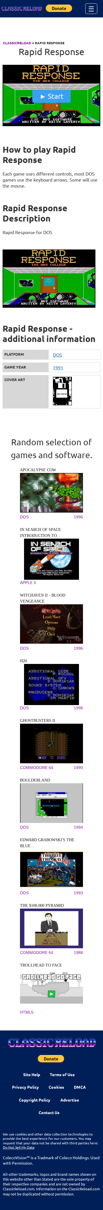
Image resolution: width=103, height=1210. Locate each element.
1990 (78, 767)
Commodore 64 (36, 767)
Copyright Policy (34, 1099)
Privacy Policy (25, 1087)
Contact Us (49, 1112)
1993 (78, 893)
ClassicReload (17, 43)
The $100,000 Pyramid (42, 905)
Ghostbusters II (37, 720)
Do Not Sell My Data (18, 1147)
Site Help (31, 1074)
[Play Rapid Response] (51, 124)
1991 (58, 367)
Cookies (56, 1087)
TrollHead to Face (41, 965)
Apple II (28, 582)
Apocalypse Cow (38, 470)
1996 (78, 517)
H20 (23, 661)
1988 (78, 952)
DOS (57, 354)
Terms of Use (62, 1074)
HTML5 (26, 1012)
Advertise (69, 1099)
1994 (78, 827)
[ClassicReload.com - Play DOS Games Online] (21, 9)
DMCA (80, 1087)
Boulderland (35, 780)
